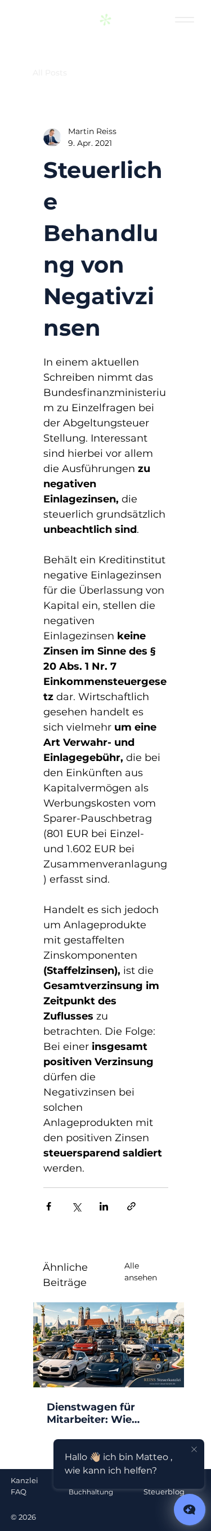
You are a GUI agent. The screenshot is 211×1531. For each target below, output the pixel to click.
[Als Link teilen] (131, 1206)
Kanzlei (24, 1480)
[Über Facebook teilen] (48, 1206)
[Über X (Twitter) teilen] (76, 1206)
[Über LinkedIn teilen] (103, 1206)
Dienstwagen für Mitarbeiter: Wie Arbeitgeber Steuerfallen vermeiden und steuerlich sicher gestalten (108, 1413)
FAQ (18, 1491)
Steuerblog (164, 1491)
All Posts (50, 73)
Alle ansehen (140, 1272)
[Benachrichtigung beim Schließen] (194, 1450)
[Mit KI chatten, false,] (189, 1509)
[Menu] (184, 20)
